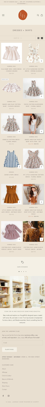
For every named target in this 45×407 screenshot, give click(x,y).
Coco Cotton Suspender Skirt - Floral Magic (33, 105)
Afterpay (4, 372)
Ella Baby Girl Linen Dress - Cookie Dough (11, 70)
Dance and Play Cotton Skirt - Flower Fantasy (12, 105)
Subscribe (9, 349)
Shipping (4, 383)
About (4, 369)
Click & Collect (6, 376)
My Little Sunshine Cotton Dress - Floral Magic (33, 176)
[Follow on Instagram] (9, 396)
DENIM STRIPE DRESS (11, 175)
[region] (22, 264)
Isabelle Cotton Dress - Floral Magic (12, 140)
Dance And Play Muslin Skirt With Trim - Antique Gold (33, 212)
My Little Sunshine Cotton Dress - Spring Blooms (33, 70)
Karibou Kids (11, 66)
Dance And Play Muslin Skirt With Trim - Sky (33, 140)
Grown (11, 172)
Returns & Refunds (7, 379)
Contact (4, 389)
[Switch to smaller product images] (42, 38)
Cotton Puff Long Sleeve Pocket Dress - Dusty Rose (12, 248)
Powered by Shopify (31, 402)
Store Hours (5, 386)
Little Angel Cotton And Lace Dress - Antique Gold (11, 211)
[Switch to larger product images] (38, 38)
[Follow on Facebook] (3, 396)
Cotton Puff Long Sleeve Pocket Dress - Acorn (33, 248)
